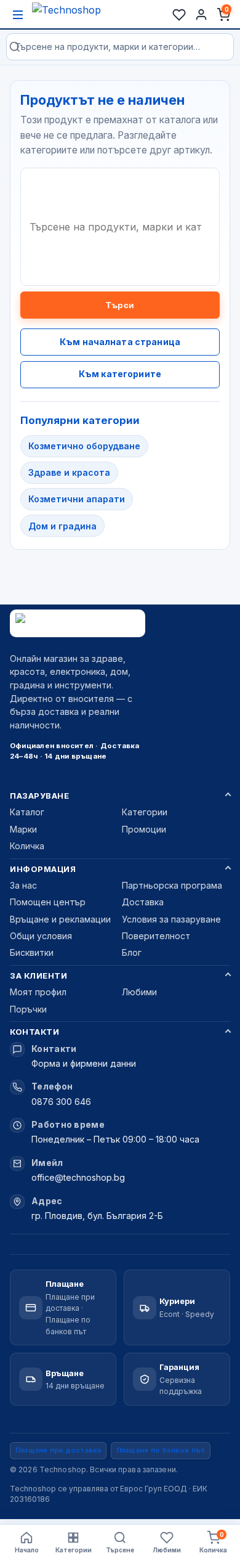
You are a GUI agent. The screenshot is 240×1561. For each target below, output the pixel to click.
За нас (23, 885)
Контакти (34, 1032)
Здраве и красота (69, 472)
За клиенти (38, 975)
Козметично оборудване (84, 446)
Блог (132, 952)
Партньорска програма (172, 885)
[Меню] (18, 14)
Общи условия (41, 936)
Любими (139, 992)
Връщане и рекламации (60, 919)
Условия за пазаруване (171, 919)
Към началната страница (120, 341)
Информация (43, 869)
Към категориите (120, 374)
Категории (144, 812)
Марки (23, 829)
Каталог (27, 812)
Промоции (144, 829)
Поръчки (28, 1009)
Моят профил (38, 992)
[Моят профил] (201, 14)
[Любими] (179, 14)
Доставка (143, 902)
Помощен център (48, 902)
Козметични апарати (76, 499)
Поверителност (156, 936)
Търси (120, 305)
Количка (27, 846)
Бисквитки (32, 952)
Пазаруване (39, 796)
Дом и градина (62, 526)
